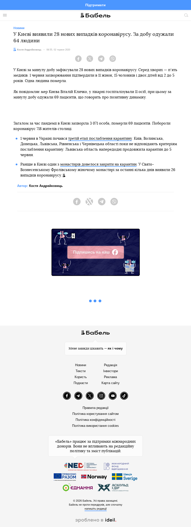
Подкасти (81, 383)
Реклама (110, 377)
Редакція (110, 365)
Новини (80, 365)
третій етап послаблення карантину (100, 138)
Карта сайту (110, 383)
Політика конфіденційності (95, 420)
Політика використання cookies (95, 426)
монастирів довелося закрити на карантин (98, 164)
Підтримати (95, 5)
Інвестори (110, 371)
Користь (81, 377)
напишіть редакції (96, 508)
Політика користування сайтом (95, 414)
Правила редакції (96, 408)
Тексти (81, 371)
